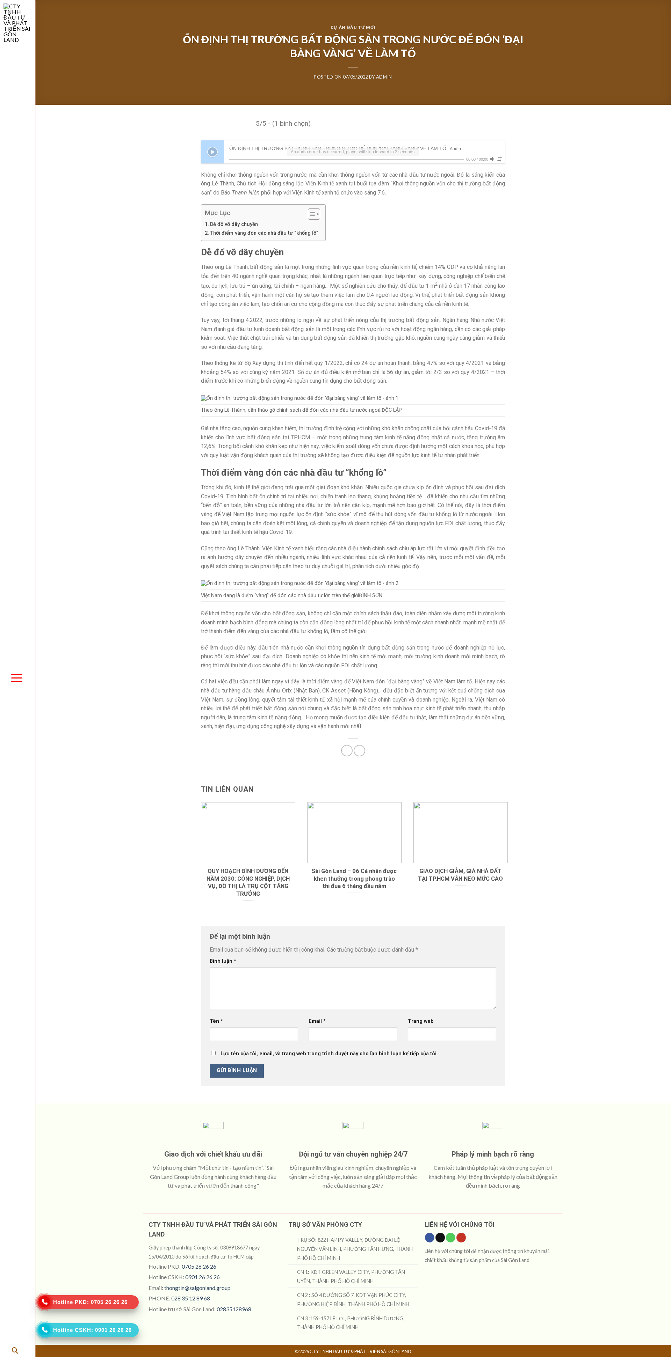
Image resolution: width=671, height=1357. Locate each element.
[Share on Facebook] (347, 750)
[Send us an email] (440, 1237)
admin (384, 77)
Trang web (421, 1021)
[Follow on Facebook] (429, 1237)
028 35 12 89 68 (190, 1298)
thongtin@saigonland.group (197, 1287)
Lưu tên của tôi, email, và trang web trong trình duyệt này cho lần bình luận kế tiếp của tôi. (329, 1054)
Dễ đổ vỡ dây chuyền (234, 224)
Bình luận (223, 961)
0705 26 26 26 (199, 1266)
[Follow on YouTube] (461, 1237)
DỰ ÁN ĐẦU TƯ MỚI (353, 27)
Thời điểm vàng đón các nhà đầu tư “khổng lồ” (264, 233)
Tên (216, 1021)
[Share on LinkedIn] (359, 750)
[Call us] (450, 1237)
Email (317, 1021)
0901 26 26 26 (202, 1277)
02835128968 (234, 1309)
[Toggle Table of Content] (310, 214)
